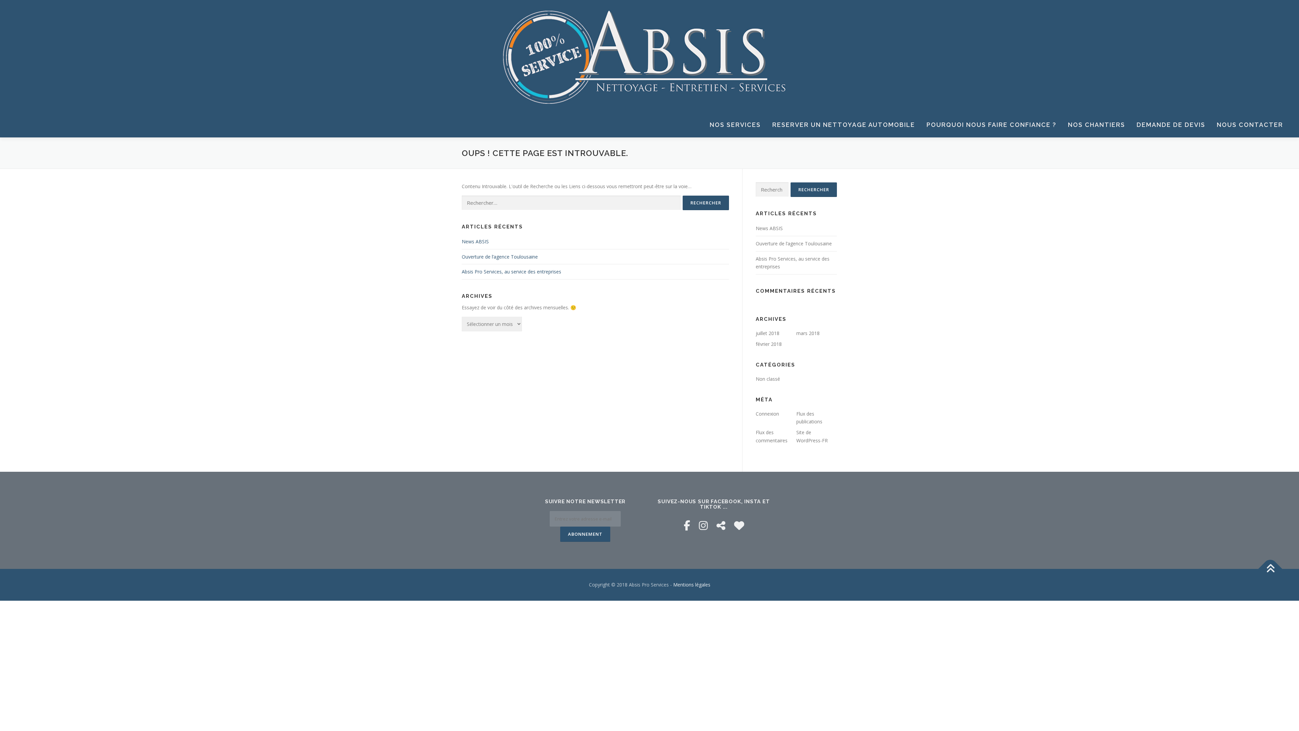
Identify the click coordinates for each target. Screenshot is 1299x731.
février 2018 (769, 344)
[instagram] (703, 525)
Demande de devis (1171, 124)
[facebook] (687, 525)
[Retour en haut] (1270, 569)
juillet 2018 (767, 333)
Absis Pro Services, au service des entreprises (511, 271)
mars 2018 (808, 333)
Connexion (767, 414)
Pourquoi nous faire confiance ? (991, 124)
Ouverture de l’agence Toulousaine (500, 256)
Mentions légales (691, 584)
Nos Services (735, 124)
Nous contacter (1250, 124)
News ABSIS (475, 241)
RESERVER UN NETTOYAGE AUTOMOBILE (843, 124)
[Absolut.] (739, 525)
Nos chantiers (1096, 124)
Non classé (768, 379)
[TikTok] (720, 525)
